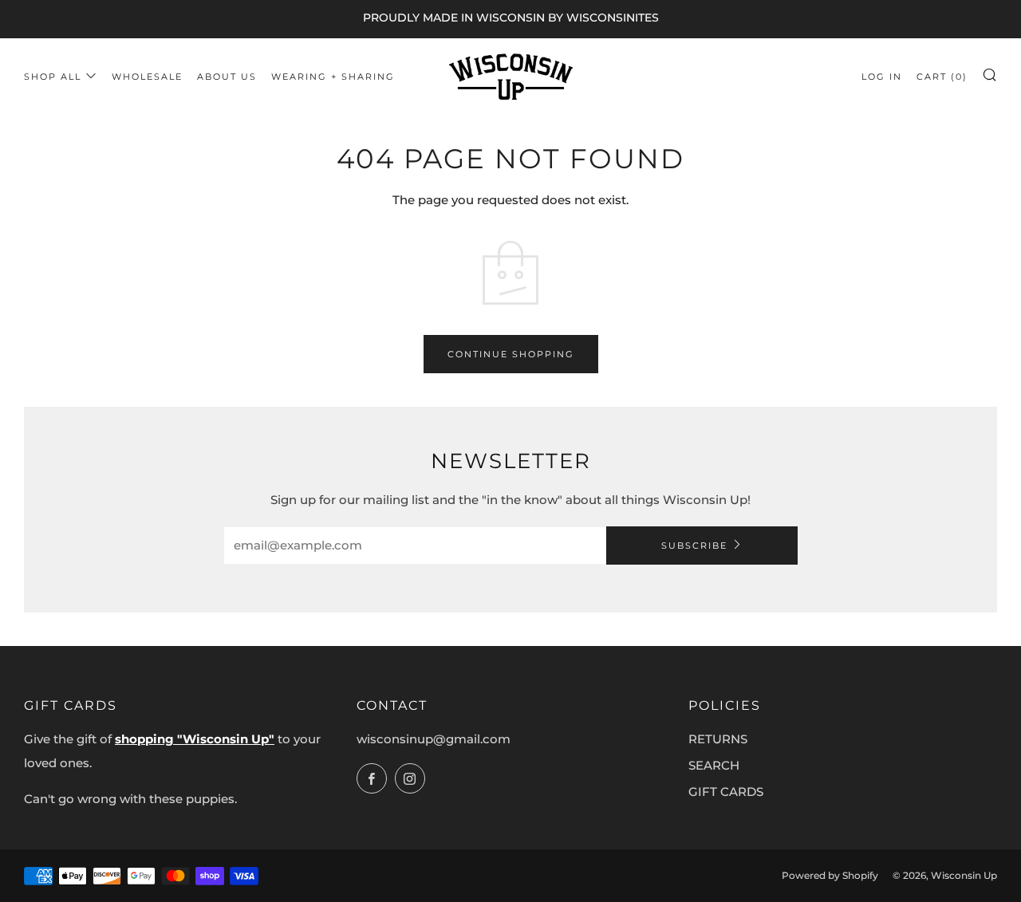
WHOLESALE (147, 76)
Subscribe (694, 545)
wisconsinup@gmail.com (433, 738)
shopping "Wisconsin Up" (194, 738)
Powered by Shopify (830, 875)
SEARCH (713, 765)
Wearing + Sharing (333, 76)
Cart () (942, 76)
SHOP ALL (52, 76)
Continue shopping (510, 354)
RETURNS (717, 738)
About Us (227, 76)
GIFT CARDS (725, 791)
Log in (881, 76)
